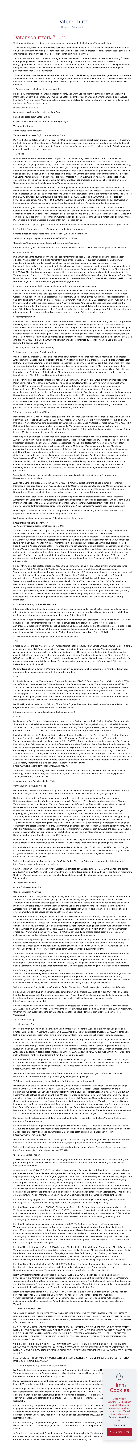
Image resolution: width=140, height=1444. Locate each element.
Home (64, 27)
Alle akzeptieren (119, 1431)
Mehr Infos (119, 1425)
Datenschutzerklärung (119, 1417)
